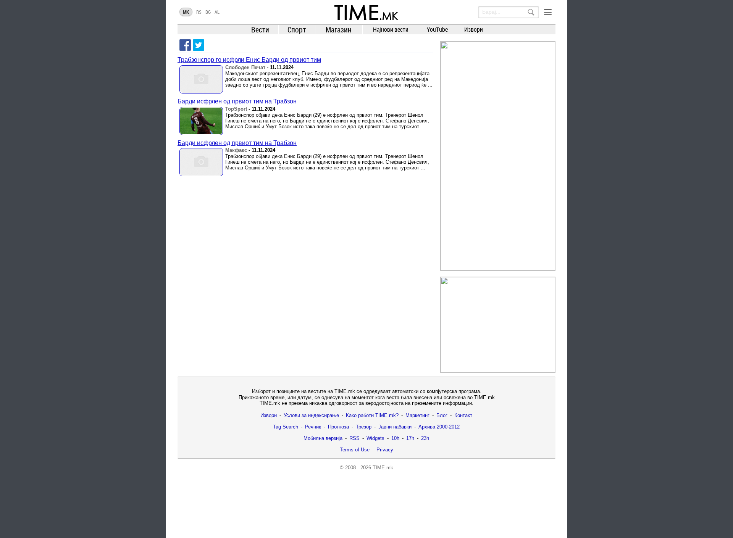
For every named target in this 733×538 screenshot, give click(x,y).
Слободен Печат (245, 67)
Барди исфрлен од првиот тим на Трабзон (237, 101)
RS (199, 11)
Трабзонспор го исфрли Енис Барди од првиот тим (249, 59)
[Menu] (548, 12)
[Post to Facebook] (185, 45)
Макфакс (236, 150)
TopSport (236, 109)
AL (217, 11)
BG (208, 11)
